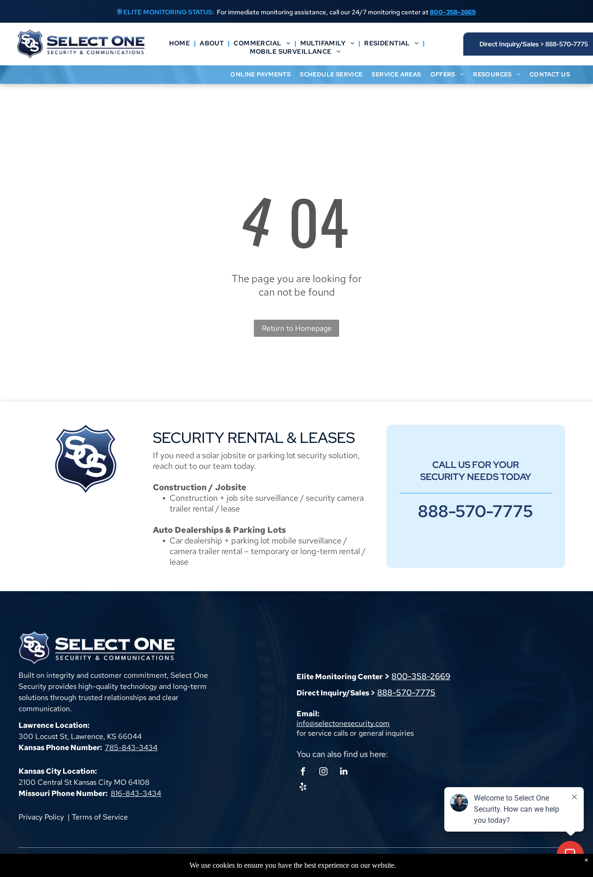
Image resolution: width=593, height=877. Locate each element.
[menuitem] (180, 43)
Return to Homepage (297, 328)
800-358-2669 (420, 676)
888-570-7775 (406, 692)
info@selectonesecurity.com (343, 723)
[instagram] (323, 772)
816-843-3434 (136, 793)
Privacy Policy (41, 817)
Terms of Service (100, 817)
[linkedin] (343, 772)
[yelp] (302, 787)
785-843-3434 (131, 747)
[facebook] (302, 772)
